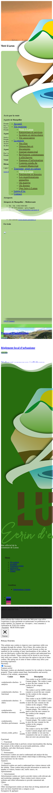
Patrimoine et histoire (30, 174)
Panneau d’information (31, 160)
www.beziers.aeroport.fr (27, 220)
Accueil (18, 123)
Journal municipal (28, 151)
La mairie (19, 140)
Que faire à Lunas (28, 188)
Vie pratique (20, 126)
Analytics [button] (4, 761)
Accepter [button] (21, 628)
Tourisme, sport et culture (27, 168)
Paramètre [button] (5, 628)
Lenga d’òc (19, 191)
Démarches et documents (26, 147)
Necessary (7, 666)
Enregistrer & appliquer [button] (9, 791)
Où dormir (24, 185)
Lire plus (4, 338)
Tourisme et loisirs (17, 566)
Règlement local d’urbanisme (18, 347)
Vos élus (23, 143)
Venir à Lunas (26, 129)
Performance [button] (5, 750)
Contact (18, 193)
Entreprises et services (30, 132)
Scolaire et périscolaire (31, 134)
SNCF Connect (9, 321)
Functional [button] (5, 739)
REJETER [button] (14, 628)
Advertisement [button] (6, 771)
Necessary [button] (4, 664)
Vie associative (27, 137)
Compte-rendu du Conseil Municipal (28, 164)
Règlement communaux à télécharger (31, 156)
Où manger (24, 182)
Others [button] (3, 782)
